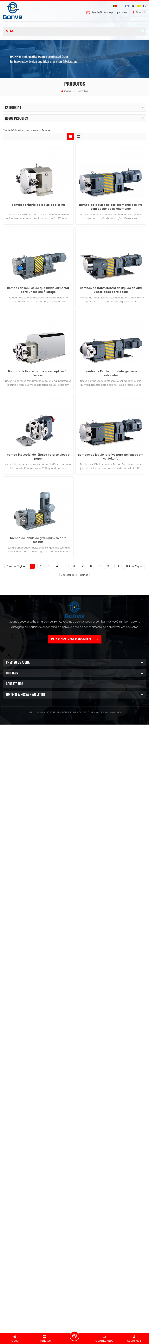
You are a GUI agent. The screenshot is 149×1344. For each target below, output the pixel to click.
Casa (67, 91)
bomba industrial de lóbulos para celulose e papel (38, 457)
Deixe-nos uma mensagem (71, 639)
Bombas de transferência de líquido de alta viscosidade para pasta (111, 290)
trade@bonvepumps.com (109, 12)
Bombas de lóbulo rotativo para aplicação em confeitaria (111, 457)
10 (108, 566)
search (141, 12)
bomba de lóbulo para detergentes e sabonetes (110, 373)
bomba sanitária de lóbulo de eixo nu (38, 205)
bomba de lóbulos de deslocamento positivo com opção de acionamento (111, 207)
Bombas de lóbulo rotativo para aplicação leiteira (38, 373)
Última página (134, 566)
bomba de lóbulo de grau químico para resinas (38, 540)
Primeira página (16, 566)
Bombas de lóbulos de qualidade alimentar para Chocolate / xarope (38, 290)
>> (118, 566)
